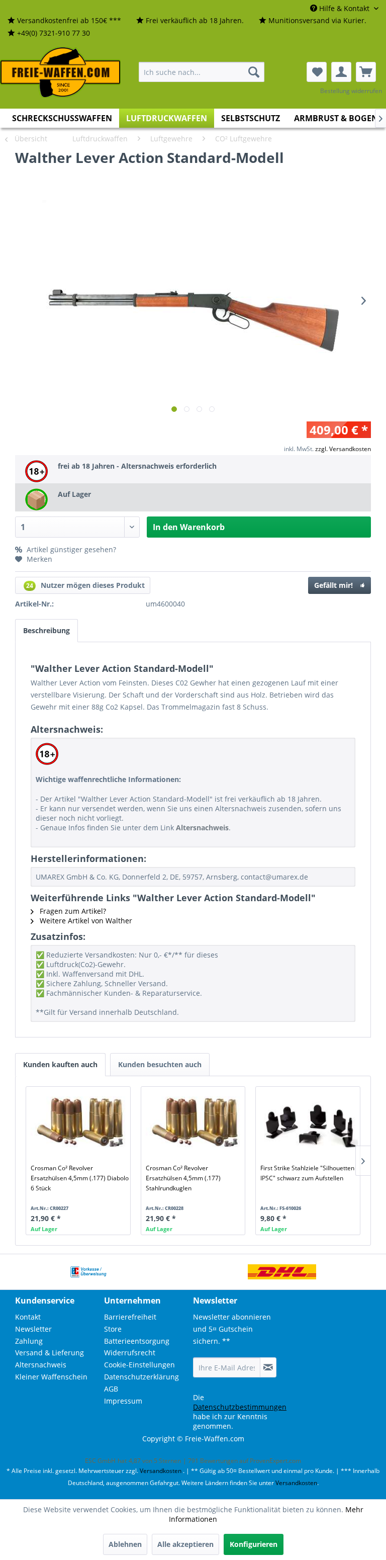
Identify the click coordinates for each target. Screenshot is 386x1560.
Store (113, 1329)
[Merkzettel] (317, 72)
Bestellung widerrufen (351, 90)
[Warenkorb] (366, 72)
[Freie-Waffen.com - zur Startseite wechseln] (61, 72)
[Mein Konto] (341, 72)
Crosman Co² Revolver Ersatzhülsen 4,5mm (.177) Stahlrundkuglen (183, 1178)
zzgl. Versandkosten (343, 449)
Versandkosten (160, 1470)
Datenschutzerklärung (141, 1376)
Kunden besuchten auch (160, 1064)
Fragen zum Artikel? (72, 911)
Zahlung (29, 1341)
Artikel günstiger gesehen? (70, 549)
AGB (111, 1389)
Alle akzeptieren (185, 1544)
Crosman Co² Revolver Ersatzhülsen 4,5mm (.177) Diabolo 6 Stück (80, 1178)
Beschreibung (46, 630)
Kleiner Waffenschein (51, 1376)
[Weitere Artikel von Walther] (336, 167)
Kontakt (28, 1317)
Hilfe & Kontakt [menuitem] (344, 8)
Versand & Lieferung (49, 1352)
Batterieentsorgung (136, 1341)
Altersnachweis (40, 1364)
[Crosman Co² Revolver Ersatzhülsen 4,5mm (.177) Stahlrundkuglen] (195, 1123)
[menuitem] (64, 21)
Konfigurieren (253, 1544)
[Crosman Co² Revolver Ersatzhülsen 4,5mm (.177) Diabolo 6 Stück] (80, 1123)
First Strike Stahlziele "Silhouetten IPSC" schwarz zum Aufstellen (307, 1173)
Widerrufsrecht (129, 1352)
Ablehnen (125, 1544)
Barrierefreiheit (130, 1317)
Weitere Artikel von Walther (85, 920)
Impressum (123, 1401)
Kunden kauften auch (60, 1064)
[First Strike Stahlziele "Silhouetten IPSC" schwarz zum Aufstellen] (309, 1123)
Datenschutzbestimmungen (239, 1407)
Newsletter (33, 1329)
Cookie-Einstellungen (139, 1364)
